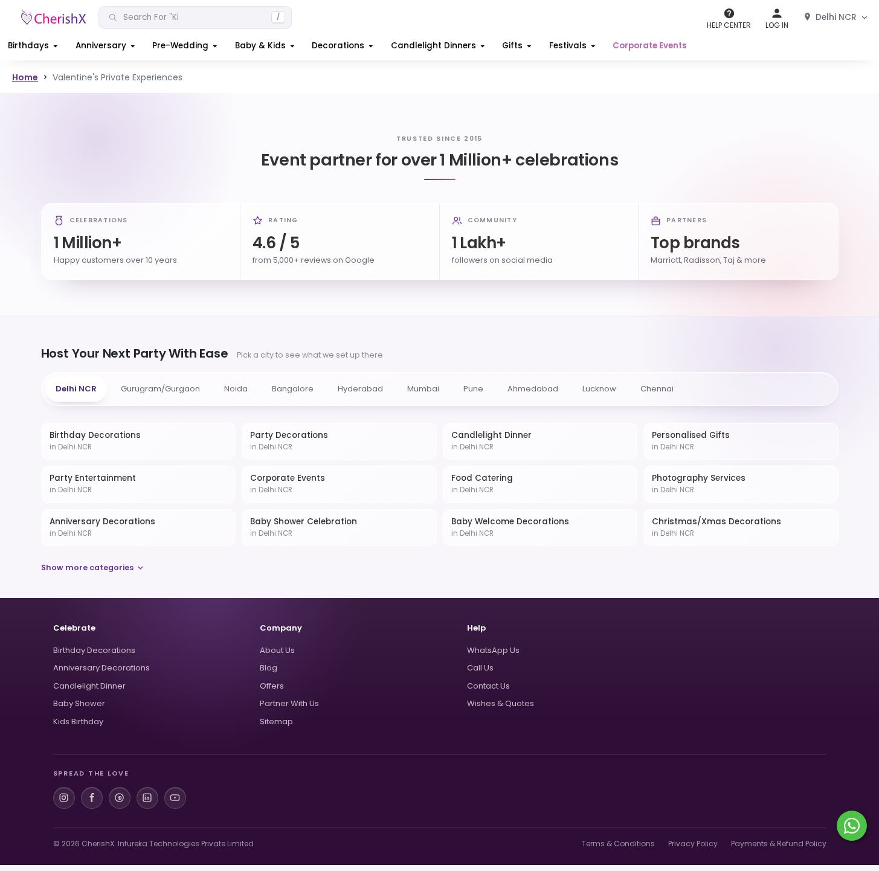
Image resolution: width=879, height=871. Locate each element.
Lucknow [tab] (599, 388)
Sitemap (276, 721)
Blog (268, 667)
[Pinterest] (119, 798)
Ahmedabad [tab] (532, 388)
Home (25, 77)
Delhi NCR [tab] (76, 388)
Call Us (480, 667)
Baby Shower (79, 703)
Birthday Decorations (94, 650)
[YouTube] (175, 798)
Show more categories (87, 567)
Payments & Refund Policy (778, 843)
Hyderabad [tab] (360, 388)
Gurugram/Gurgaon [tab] (160, 388)
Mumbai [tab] (423, 388)
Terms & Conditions (618, 843)
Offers (272, 686)
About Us (277, 650)
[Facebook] (92, 798)
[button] (34, 46)
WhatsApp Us (493, 650)
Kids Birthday (78, 721)
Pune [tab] (473, 388)
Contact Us (488, 686)
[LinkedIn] (147, 798)
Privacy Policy (693, 843)
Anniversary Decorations (101, 667)
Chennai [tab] (657, 388)
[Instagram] (64, 798)
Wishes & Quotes (500, 703)
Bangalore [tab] (293, 388)
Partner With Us (289, 703)
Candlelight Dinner (89, 686)
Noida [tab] (236, 388)
